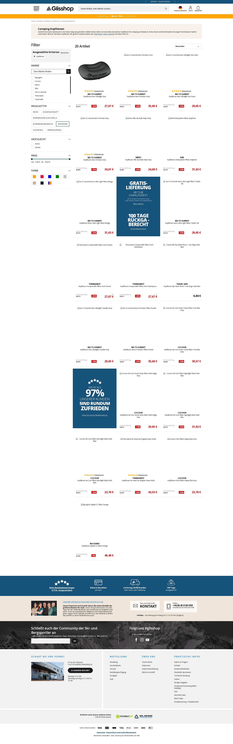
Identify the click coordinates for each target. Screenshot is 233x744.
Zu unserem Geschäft (80, 670)
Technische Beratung (182, 675)
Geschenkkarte (115, 665)
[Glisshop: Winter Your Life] (60, 8)
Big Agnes (38, 77)
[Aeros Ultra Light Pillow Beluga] (95, 197)
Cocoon (38, 81)
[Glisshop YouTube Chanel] (147, 640)
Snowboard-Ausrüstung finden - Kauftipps (185, 687)
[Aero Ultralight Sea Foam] (182, 71)
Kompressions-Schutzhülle (45, 118)
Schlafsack (38, 130)
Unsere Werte (147, 662)
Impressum (146, 665)
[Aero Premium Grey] (95, 134)
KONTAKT (148, 606)
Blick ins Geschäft (148, 672)
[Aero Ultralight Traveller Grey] (94, 324)
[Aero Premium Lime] (138, 71)
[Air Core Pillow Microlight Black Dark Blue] (94, 455)
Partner (177, 679)
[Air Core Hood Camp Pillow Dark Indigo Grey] (138, 389)
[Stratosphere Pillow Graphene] (182, 134)
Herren (37, 144)
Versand (113, 669)
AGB (111, 679)
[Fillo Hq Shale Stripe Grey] (138, 134)
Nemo (37, 85)
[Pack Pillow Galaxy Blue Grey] (182, 455)
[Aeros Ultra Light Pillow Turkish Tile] (182, 197)
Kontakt (177, 665)
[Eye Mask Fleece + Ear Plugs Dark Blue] (182, 261)
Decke (35, 112)
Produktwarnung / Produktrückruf (186, 702)
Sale (175, 691)
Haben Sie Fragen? (181, 662)
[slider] (32, 159)
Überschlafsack (54, 130)
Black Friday (178, 698)
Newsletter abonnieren (182, 672)
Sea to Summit (108, 34)
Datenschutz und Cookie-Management (121, 732)
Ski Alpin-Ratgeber (180, 682)
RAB (36, 88)
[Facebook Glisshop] (136, 640)
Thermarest (98, 34)
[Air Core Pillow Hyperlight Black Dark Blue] (182, 389)
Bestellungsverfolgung (118, 672)
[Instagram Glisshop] (142, 640)
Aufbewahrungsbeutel (43, 124)
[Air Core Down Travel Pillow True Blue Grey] (182, 324)
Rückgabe (113, 675)
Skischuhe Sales (180, 695)
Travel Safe (39, 99)
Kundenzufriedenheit (181, 669)
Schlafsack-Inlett (50, 112)
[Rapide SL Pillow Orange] (94, 520)
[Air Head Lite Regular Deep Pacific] (138, 455)
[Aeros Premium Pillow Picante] (138, 324)
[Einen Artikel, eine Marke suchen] (166, 8)
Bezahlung (114, 662)
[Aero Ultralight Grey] (95, 71)
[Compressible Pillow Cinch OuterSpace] (138, 261)
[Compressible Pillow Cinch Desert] (94, 261)
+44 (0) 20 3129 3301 (183, 605)
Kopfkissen (62, 124)
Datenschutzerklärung (150, 669)
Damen (37, 147)
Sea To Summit (40, 92)
